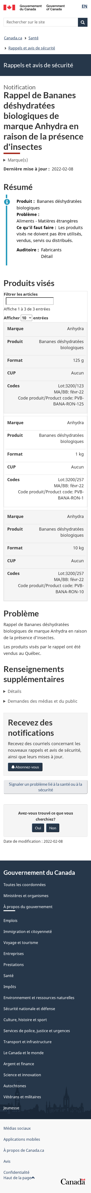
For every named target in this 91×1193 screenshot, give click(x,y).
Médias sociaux (17, 1128)
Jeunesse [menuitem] (11, 1107)
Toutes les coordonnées (25, 884)
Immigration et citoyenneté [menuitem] (28, 931)
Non (52, 828)
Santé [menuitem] (9, 975)
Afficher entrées (26, 318)
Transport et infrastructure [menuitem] (28, 1041)
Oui (38, 828)
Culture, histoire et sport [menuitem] (25, 1019)
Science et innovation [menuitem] (22, 1074)
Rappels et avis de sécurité (31, 48)
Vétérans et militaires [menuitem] (22, 1096)
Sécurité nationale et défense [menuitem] (29, 1008)
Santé (33, 38)
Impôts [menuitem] (10, 986)
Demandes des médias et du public (42, 701)
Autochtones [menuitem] (15, 1085)
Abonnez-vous (27, 767)
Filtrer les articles (21, 294)
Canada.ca (13, 38)
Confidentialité (16, 1172)
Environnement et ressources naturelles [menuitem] (39, 997)
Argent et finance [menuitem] (19, 1063)
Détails (14, 691)
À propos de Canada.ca (24, 1150)
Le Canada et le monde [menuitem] (24, 1052)
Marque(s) (18, 160)
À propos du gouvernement (28, 906)
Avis (7, 1161)
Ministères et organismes (26, 895)
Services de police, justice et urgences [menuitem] (37, 1030)
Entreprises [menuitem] (14, 953)
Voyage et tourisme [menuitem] (21, 942)
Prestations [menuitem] (14, 964)
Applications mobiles (22, 1139)
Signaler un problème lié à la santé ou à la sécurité (45, 786)
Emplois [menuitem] (11, 920)
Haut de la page (17, 1177)
